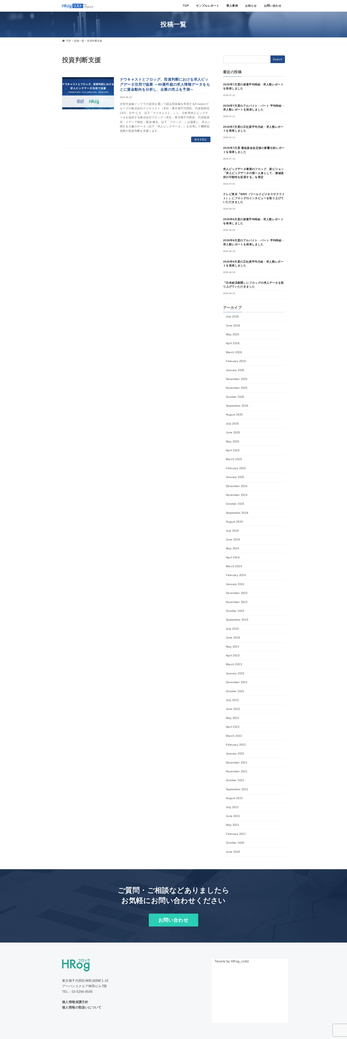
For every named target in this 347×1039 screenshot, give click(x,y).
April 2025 (233, 450)
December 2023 (236, 593)
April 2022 (233, 726)
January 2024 (235, 584)
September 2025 (237, 405)
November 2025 (236, 387)
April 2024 (233, 557)
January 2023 (235, 673)
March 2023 (234, 664)
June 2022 (233, 708)
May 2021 (232, 824)
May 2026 (232, 334)
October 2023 (235, 610)
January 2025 (235, 477)
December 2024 (236, 486)
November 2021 (236, 771)
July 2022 (232, 700)
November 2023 (236, 602)
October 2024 (235, 503)
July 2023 (232, 628)
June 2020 (233, 851)
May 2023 (232, 646)
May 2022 (232, 718)
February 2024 (236, 575)
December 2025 (236, 379)
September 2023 (237, 619)
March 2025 (234, 459)
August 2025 (234, 414)
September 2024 (237, 512)
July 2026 (232, 316)
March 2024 (234, 566)
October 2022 (235, 691)
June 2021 (233, 816)
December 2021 (236, 762)
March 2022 (234, 735)
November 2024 (236, 494)
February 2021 (236, 833)
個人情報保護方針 (75, 1002)
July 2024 (232, 530)
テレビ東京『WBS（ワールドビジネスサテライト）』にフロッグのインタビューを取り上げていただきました (254, 198)
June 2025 (233, 432)
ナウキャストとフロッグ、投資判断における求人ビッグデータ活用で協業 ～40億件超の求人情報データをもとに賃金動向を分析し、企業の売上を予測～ (165, 84)
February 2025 (236, 468)
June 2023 (233, 637)
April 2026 (233, 343)
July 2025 (232, 423)
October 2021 (235, 780)
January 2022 (235, 753)
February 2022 (236, 744)
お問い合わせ (173, 920)
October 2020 (235, 842)
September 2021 (237, 789)
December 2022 (236, 682)
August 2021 (234, 798)
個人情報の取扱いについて (82, 1007)
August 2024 (234, 521)
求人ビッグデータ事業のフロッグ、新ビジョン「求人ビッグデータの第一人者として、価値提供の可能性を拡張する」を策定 (253, 172)
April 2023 (233, 655)
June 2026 (233, 325)
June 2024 (233, 539)
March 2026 (234, 352)
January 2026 (235, 370)
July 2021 (232, 807)
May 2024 (232, 548)
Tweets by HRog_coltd (232, 961)
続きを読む (201, 139)
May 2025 (232, 441)
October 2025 (235, 396)
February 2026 (236, 361)
